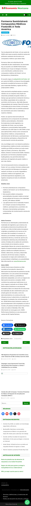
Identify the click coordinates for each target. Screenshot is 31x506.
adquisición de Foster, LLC (22, 79)
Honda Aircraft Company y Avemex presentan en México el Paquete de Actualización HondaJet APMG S (15, 393)
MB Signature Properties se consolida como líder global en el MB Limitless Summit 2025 (15, 355)
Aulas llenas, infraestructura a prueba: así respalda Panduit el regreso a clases (15, 445)
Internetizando (24, 490)
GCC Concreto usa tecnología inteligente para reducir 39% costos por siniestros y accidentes (27, 342)
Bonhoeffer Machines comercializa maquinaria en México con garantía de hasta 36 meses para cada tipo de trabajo (15, 431)
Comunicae (5, 32)
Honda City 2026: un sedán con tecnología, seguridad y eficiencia (16, 425)
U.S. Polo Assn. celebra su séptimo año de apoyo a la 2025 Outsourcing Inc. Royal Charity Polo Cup (5, 342)
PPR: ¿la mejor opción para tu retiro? (12, 471)
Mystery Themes (21, 504)
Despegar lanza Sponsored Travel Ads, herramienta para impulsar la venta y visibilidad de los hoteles (13, 365)
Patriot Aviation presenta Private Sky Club (15, 449)
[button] (27, 502)
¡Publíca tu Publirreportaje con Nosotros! (15, 3)
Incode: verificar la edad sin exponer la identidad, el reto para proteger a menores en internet (16, 439)
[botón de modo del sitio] (25, 15)
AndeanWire (17, 338)
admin (14, 35)
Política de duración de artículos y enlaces (15, 499)
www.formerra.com (20, 261)
